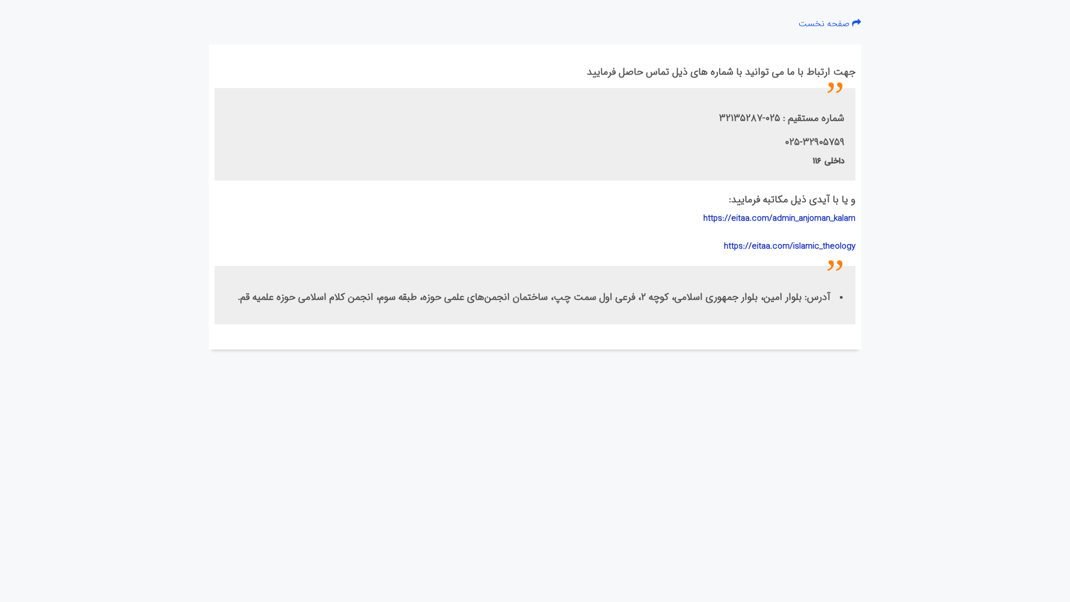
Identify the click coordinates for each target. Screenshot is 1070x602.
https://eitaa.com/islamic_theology (789, 246)
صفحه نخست (825, 24)
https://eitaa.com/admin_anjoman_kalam (779, 218)
